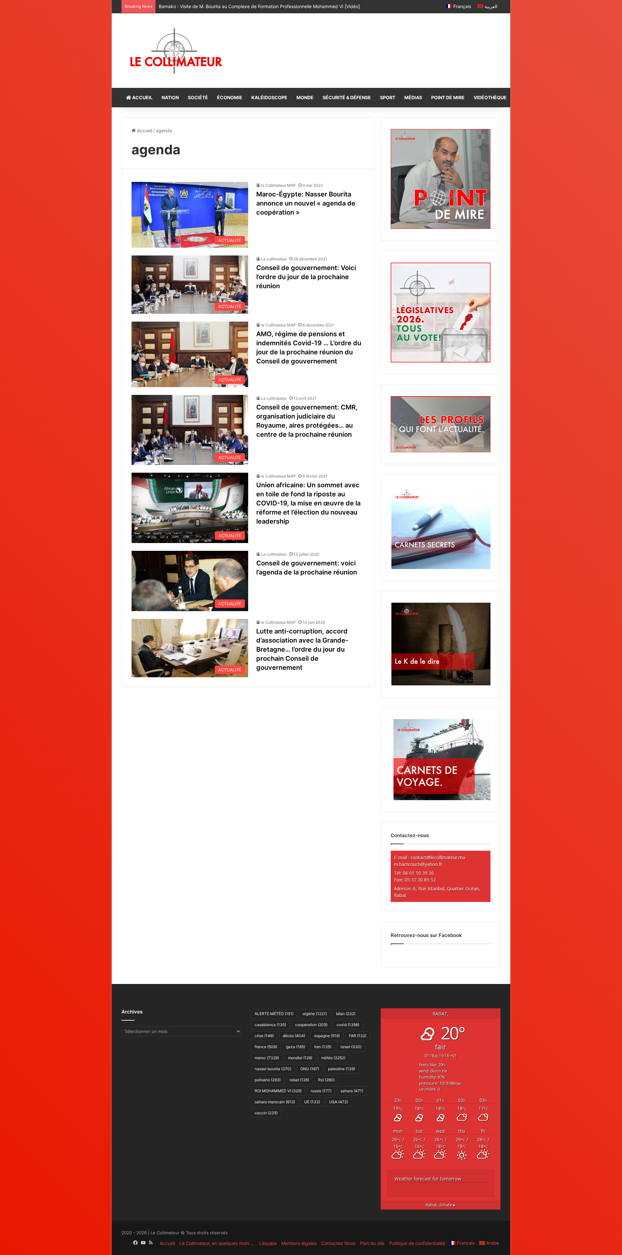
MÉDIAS (413, 97)
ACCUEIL (142, 97)
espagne (327, 1035)
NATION (170, 97)
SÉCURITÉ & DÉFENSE (347, 97)
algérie (315, 1013)
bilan (345, 1013)
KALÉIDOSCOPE (269, 97)
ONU (309, 1068)
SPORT (387, 97)
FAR (357, 1035)
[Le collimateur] (176, 50)
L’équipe (268, 1243)
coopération (311, 1024)
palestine (341, 1068)
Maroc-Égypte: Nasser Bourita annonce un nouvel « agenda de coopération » (305, 203)
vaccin (266, 1112)
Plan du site (372, 1243)
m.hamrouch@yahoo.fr (418, 864)
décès (294, 1035)
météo (333, 1057)
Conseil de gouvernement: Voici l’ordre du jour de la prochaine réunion (306, 277)
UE (312, 1101)
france (266, 1046)
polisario (268, 1079)
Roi (326, 1079)
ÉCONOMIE (229, 97)
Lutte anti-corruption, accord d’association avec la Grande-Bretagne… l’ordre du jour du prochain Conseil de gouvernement (302, 649)
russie (321, 1090)
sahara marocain (275, 1101)
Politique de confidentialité (417, 1243)
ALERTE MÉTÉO (274, 1013)
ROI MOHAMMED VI (278, 1090)
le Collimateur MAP (278, 185)
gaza (295, 1046)
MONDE (305, 97)
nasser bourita (273, 1068)
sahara (351, 1090)
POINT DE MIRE (448, 97)
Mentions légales (299, 1243)
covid (348, 1024)
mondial (300, 1057)
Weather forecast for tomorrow (428, 1179)
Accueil (144, 130)
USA (338, 1101)
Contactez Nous (338, 1243)
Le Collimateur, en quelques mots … (217, 1243)
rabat (299, 1079)
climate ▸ (440, 1205)
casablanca (270, 1024)
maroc (267, 1057)
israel (351, 1046)
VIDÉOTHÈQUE (490, 97)
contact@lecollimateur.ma (437, 857)
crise (264, 1035)
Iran (322, 1046)
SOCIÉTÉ (198, 97)
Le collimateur (274, 258)
